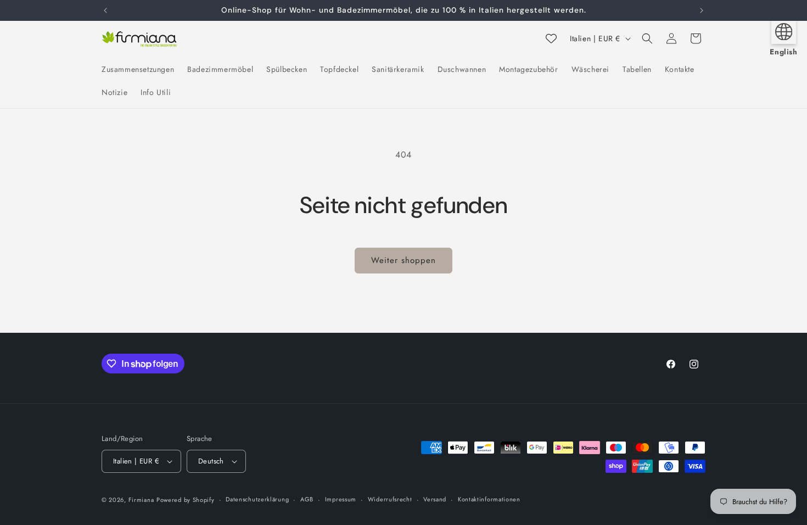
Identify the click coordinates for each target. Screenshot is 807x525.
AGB (306, 499)
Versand (434, 499)
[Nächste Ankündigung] (702, 10)
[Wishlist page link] (551, 38)
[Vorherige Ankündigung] (105, 10)
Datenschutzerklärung (257, 499)
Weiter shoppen (403, 260)
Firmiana (141, 499)
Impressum (340, 499)
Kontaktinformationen (489, 499)
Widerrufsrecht (390, 499)
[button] (647, 38)
